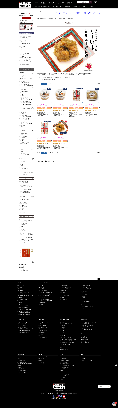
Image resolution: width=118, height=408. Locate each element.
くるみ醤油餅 (62, 325)
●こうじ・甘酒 (21, 319)
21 (63, 143)
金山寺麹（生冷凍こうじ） (24, 185)
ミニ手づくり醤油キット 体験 (23, 330)
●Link (82, 354)
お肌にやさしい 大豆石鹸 (24, 240)
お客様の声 (51, 2)
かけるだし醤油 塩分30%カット (26, 85)
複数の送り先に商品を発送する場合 (25, 363)
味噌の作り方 (41, 360)
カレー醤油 (21, 94)
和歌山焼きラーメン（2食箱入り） (67, 340)
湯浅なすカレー (22, 232)
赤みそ (20, 170)
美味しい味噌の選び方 (64, 363)
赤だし (20, 171)
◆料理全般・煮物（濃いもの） (25, 57)
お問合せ (63, 2)
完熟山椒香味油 (22, 125)
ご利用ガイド (79, 13)
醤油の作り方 (41, 358)
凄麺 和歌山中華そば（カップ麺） (26, 239)
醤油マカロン (21, 229)
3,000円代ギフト (22, 266)
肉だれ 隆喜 (21, 95)
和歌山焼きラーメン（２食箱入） (26, 237)
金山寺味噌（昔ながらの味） (25, 134)
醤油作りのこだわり (64, 362)
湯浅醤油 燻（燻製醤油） (24, 97)
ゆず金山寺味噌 (22, 137)
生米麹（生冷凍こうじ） (24, 181)
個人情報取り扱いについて (23, 368)
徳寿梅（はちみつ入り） (24, 199)
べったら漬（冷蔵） (23, 206)
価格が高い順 (50, 83)
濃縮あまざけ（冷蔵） (23, 182)
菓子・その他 (89, 6)
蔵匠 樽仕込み (22, 46)
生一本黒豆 (19, 287)
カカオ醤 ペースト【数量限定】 (25, 99)
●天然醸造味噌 (84, 291)
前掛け (20, 244)
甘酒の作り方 (41, 362)
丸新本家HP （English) (85, 358)
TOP (36, 2)
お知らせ (57, 13)
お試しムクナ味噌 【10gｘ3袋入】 (67, 323)
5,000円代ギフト (22, 269)
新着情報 (61, 370)
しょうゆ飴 (21, 226)
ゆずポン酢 (21, 110)
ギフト (96, 6)
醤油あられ (21, 227)
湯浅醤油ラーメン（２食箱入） (25, 233)
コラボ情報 (62, 379)
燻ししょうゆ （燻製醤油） (24, 118)
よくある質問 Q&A (21, 360)
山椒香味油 (21, 126)
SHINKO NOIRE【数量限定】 (25, 102)
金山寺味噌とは (63, 357)
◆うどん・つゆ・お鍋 (23, 60)
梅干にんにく (21, 209)
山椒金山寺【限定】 (23, 143)
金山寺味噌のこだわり (64, 360)
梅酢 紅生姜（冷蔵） (23, 203)
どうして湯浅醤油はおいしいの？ (67, 365)
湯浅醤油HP (83, 357)
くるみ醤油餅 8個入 (23, 222)
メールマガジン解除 (21, 372)
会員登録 (69, 2)
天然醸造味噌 (67, 6)
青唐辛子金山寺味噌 (23, 145)
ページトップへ (99, 279)
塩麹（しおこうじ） (23, 115)
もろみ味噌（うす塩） (23, 151)
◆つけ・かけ (21, 56)
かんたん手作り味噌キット (24, 192)
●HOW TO (41, 354)
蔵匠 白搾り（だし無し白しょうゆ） (25, 295)
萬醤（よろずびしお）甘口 (24, 84)
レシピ (57, 2)
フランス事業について (64, 367)
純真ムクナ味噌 (22, 161)
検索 (90, 2)
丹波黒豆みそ (21, 164)
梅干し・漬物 (82, 6)
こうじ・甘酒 (59, 6)
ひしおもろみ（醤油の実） (24, 119)
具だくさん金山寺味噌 (23, 136)
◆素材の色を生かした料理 (24, 59)
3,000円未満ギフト (23, 264)
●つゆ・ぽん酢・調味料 (44, 283)
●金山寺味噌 (62, 283)
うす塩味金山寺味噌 (23, 133)
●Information (21, 354)
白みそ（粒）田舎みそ (23, 168)
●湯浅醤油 (20, 283)
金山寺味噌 (44, 6)
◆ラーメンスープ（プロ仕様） (25, 61)
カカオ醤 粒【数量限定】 (24, 98)
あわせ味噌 (21, 165)
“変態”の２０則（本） (64, 349)
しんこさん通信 (63, 375)
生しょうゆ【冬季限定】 (24, 82)
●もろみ (82, 283)
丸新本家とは (43, 2)
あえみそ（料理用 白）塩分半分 (26, 172)
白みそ (20, 167)
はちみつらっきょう (23, 212)
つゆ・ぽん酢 (51, 6)
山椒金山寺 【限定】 (64, 297)
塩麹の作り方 (41, 363)
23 (95, 110)
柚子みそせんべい (22, 230)
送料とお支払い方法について (92, 13)
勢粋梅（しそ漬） (22, 202)
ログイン (71, 13)
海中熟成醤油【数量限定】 (24, 101)
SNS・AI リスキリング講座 (86, 360)
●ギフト (82, 333)
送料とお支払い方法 (21, 362)
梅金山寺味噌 (21, 139)
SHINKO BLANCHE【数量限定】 (26, 104)
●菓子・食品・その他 (64, 319)
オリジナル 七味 (22, 121)
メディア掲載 (62, 377)
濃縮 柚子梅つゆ (22, 112)
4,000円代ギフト (22, 267)
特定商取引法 (20, 367)
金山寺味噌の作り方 (43, 357)
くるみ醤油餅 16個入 (23, 223)
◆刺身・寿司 (21, 54)
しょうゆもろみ (22, 153)
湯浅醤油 (37, 6)
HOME (38, 18)
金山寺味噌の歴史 (63, 358)
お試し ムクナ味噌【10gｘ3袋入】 (26, 162)
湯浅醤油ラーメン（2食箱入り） (66, 337)
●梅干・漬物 (41, 319)
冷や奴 (20, 92)
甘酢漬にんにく (22, 208)
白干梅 (20, 200)
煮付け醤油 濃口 (22, 89)
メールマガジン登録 (21, 370)
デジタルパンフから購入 (65, 374)
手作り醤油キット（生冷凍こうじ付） (25, 328)
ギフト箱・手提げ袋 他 (23, 270)
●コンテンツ (62, 354)
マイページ (64, 13)
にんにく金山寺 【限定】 (65, 295)
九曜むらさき (21, 79)
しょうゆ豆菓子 (22, 224)
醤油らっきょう (22, 210)
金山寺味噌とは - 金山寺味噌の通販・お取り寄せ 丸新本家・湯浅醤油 (53, 18)
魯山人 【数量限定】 (23, 75)
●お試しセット (84, 319)
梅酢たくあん (21, 205)
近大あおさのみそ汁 (23, 174)
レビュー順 (56, 83)
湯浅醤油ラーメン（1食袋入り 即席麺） (68, 339)
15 (63, 110)
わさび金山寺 (21, 140)
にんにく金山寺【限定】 (24, 142)
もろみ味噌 (74, 6)
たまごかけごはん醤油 (23, 91)
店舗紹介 (19, 357)
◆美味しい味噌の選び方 (24, 64)
